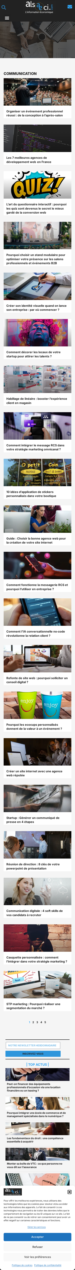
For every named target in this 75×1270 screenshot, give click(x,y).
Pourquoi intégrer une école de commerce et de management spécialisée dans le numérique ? (36, 1114)
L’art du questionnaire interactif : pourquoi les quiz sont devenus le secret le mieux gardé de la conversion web (36, 208)
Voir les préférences (37, 1257)
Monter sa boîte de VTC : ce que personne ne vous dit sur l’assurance (34, 1165)
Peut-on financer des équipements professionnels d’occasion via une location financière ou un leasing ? (33, 1087)
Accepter (37, 1237)
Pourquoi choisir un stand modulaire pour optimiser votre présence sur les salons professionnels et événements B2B (35, 259)
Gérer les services (36, 1227)
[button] (69, 1192)
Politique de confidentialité (47, 1265)
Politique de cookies (22, 1265)
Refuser (37, 1247)
